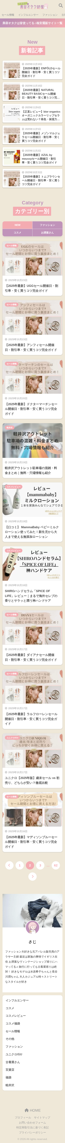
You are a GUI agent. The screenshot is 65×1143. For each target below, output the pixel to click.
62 (56, 865)
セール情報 (8, 14)
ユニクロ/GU (12, 738)
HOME (35, 1110)
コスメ (10, 1008)
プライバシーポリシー (32, 1132)
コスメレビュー (14, 487)
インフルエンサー (28, 14)
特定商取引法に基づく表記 (32, 1127)
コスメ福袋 (13, 1023)
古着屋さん (13, 1062)
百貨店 (10, 1069)
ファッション (50, 14)
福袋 (8, 1077)
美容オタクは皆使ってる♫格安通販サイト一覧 (32, 23)
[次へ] (32, 876)
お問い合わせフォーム (32, 1122)
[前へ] (9, 865)
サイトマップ (42, 1117)
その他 (10, 1038)
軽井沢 (10, 427)
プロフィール (23, 1117)
